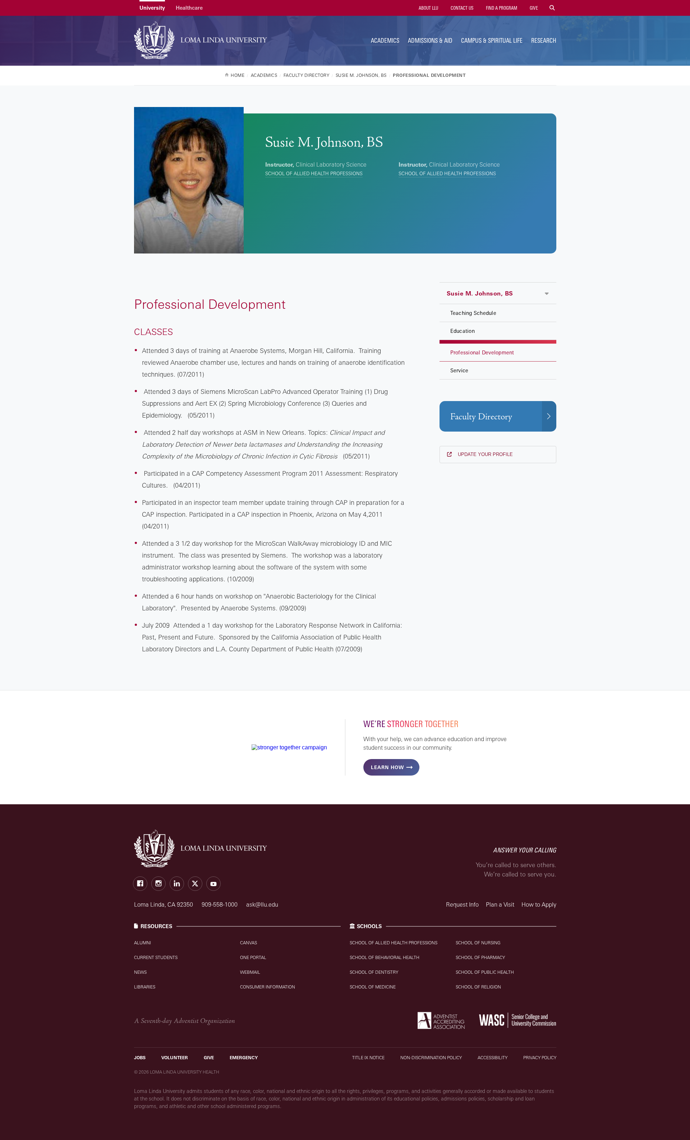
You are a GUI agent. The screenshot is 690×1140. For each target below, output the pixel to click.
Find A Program (501, 8)
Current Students (156, 957)
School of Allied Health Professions (314, 173)
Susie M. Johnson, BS (480, 293)
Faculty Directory (481, 416)
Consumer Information (267, 987)
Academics (385, 40)
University (152, 8)
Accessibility (492, 1057)
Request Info (462, 904)
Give (533, 8)
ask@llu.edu (262, 904)
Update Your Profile (484, 454)
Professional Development (482, 352)
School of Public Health (485, 972)
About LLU (428, 8)
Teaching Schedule (473, 313)
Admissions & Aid (430, 40)
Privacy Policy (539, 1057)
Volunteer (174, 1057)
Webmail (250, 972)
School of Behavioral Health (384, 957)
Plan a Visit (500, 904)
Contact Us (461, 8)
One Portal (253, 957)
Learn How (387, 767)
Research (543, 40)
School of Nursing (478, 942)
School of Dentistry (374, 972)
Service (459, 370)
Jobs (140, 1057)
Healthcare (189, 8)
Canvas (248, 942)
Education (462, 331)
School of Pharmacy (480, 957)
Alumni (142, 942)
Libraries (144, 987)
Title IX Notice (368, 1057)
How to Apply (538, 904)
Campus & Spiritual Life (492, 40)
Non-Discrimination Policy (431, 1057)
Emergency (244, 1057)
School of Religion (478, 987)
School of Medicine (373, 987)
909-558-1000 (220, 904)
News (140, 972)
